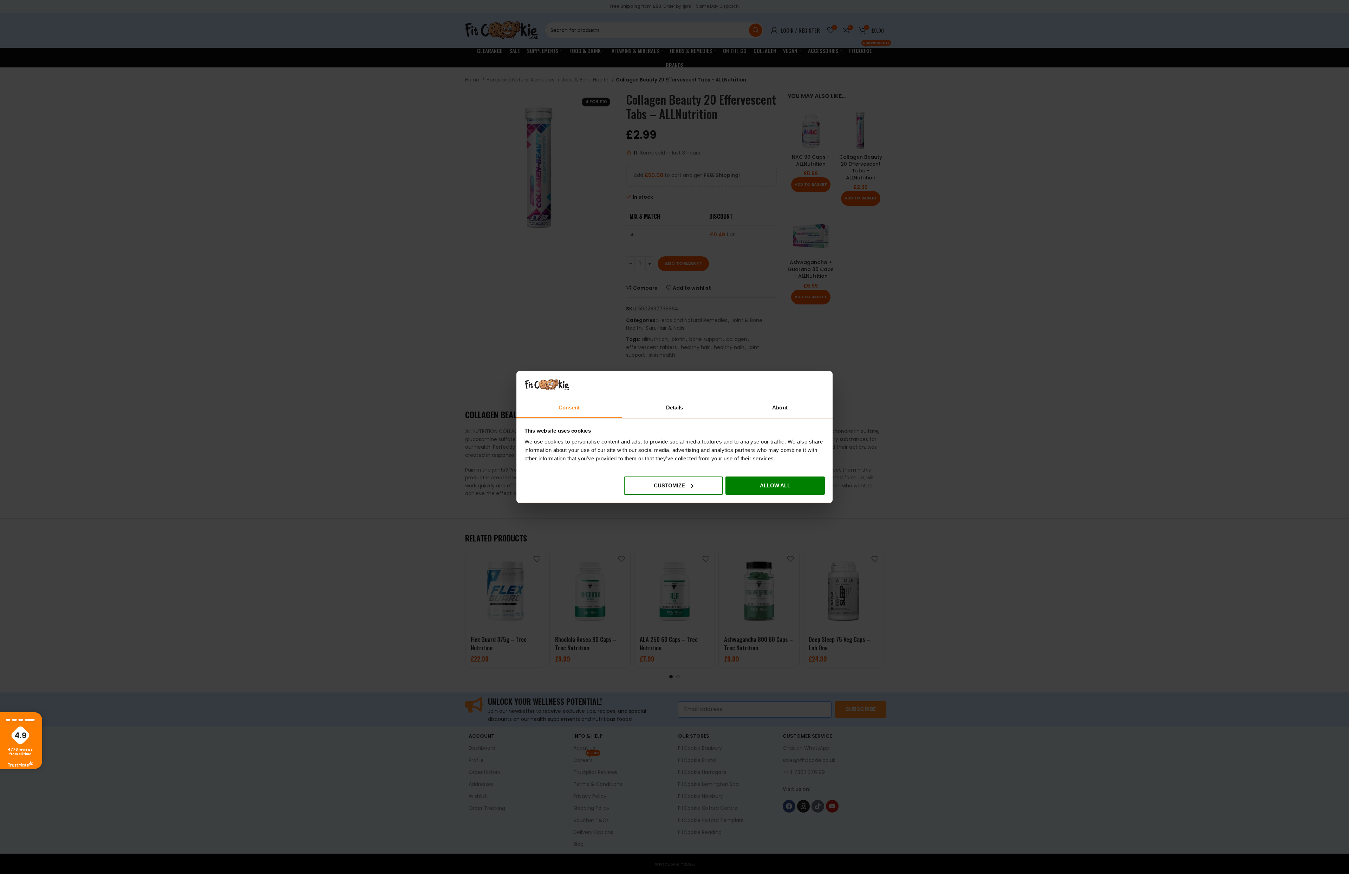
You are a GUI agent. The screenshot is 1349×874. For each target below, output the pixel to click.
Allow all (775, 485)
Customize (669, 485)
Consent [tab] (569, 407)
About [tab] (780, 407)
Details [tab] (674, 407)
